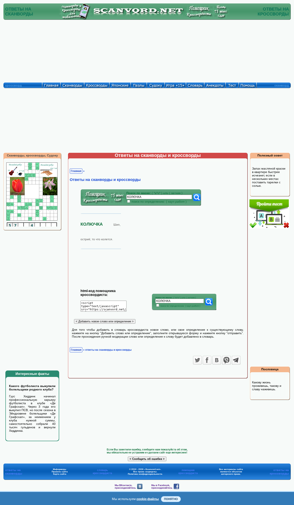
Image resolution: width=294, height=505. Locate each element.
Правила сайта (60, 471)
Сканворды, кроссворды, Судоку (32, 155)
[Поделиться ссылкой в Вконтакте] (216, 360)
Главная (76, 171)
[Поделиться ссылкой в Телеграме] (236, 360)
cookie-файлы (147, 499)
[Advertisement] (147, 50)
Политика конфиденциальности (145, 474)
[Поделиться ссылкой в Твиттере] (197, 360)
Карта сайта (59, 474)
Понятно (171, 499)
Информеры (59, 469)
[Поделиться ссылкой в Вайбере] (226, 360)
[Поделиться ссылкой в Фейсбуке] (207, 360)
